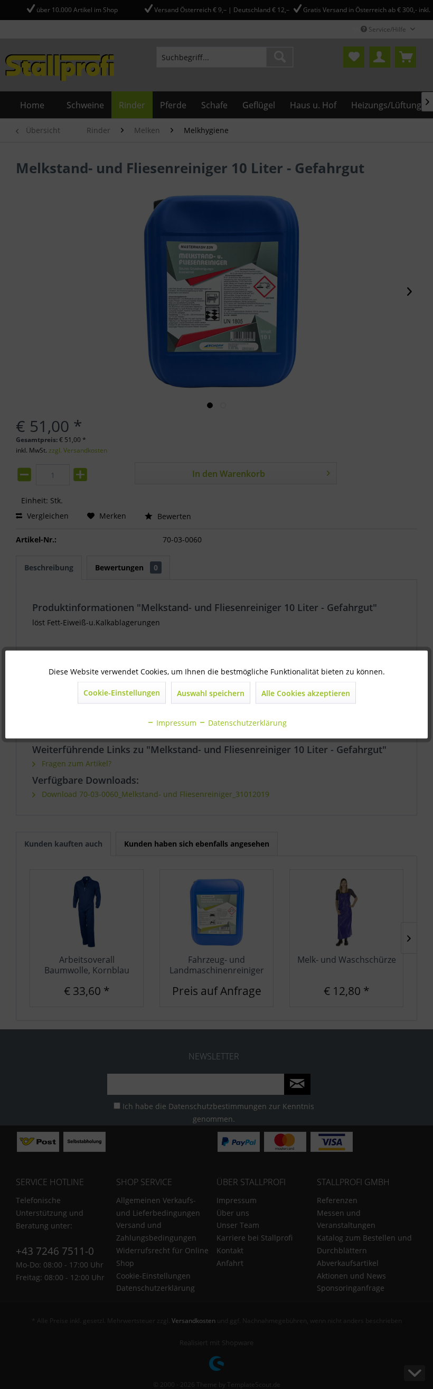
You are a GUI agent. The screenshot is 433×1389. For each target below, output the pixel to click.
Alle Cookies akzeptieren (305, 693)
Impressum (175, 723)
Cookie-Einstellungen (121, 693)
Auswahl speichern (210, 693)
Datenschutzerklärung (246, 723)
